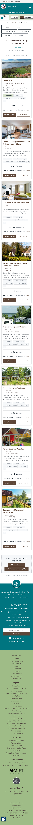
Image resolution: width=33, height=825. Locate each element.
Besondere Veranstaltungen (16, 753)
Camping (7, 35)
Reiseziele (16, 750)
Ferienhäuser (25, 31)
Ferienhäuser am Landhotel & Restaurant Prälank (15, 264)
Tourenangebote (16, 733)
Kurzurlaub (16, 686)
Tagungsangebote (16, 706)
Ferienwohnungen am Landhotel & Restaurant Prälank (16, 143)
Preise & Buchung (9, 115)
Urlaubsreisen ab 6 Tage (16, 688)
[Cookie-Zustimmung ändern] (3, 819)
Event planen (16, 696)
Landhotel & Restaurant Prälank (16, 202)
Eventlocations (16, 698)
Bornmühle (7, 81)
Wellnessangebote (16, 691)
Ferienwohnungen (10, 31)
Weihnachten (16, 716)
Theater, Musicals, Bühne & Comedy (16, 765)
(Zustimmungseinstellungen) (16, 810)
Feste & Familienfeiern (16, 721)
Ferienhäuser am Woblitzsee (14, 449)
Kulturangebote (16, 731)
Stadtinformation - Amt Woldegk (16, 813)
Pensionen (18, 27)
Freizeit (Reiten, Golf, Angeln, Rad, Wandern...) (16, 709)
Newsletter (17, 818)
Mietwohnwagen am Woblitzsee (16, 327)
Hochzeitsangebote (16, 726)
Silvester (16, 703)
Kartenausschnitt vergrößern (17, 569)
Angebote (16, 683)
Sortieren (18, 47)
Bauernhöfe (16, 679)
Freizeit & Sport (16, 743)
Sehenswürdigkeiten (16, 741)
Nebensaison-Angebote (16, 713)
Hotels (7, 27)
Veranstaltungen (16, 759)
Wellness (16, 755)
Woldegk (18, 1)
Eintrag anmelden (16, 803)
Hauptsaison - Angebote (16, 723)
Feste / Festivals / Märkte (16, 763)
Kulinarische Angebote (16, 728)
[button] (12, 7)
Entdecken (16, 737)
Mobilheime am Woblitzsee (14, 388)
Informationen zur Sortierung (16, 50)
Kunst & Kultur (16, 745)
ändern (28, 110)
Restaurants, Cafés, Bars (16, 748)
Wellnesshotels (16, 676)
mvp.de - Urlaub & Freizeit (16, 594)
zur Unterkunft (23, 175)
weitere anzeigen (19, 35)
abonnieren (16, 634)
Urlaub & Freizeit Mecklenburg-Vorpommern (16, 792)
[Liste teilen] (11, 47)
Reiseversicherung (16, 815)
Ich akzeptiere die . (16, 639)
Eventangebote (16, 718)
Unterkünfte (16, 655)
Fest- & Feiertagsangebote (16, 693)
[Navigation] (30, 6)
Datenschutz (16, 808)
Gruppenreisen (16, 701)
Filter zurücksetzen (17, 565)
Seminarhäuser (16, 664)
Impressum (16, 805)
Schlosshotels (17, 674)
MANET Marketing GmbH (19, 597)
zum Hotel (23, 115)
